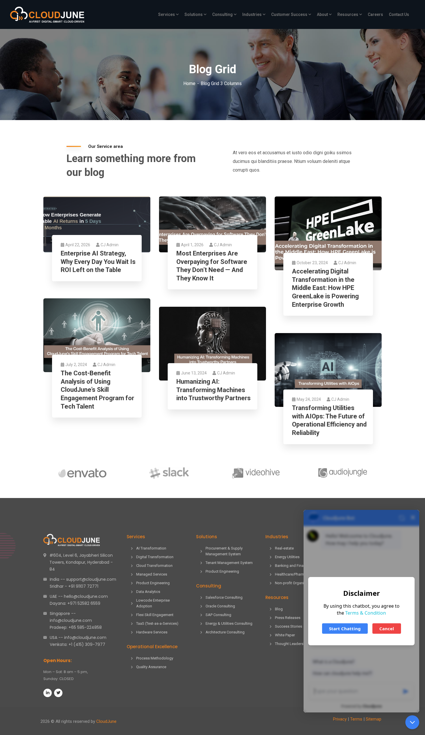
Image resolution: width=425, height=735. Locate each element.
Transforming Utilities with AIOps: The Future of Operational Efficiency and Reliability (329, 420)
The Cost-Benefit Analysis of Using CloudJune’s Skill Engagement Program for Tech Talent (97, 390)
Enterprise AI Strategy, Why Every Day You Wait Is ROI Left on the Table (98, 261)
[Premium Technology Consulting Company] (47, 15)
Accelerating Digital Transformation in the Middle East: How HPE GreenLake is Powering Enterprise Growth (325, 288)
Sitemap (373, 719)
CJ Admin (110, 244)
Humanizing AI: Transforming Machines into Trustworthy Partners (213, 390)
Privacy (340, 719)
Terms (356, 719)
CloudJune (106, 721)
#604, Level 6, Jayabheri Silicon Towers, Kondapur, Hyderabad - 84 (81, 562)
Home (189, 83)
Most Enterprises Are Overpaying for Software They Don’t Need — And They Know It (211, 266)
